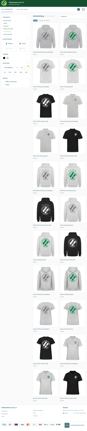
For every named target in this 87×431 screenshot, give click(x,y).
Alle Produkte (7, 9)
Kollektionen (22, 9)
